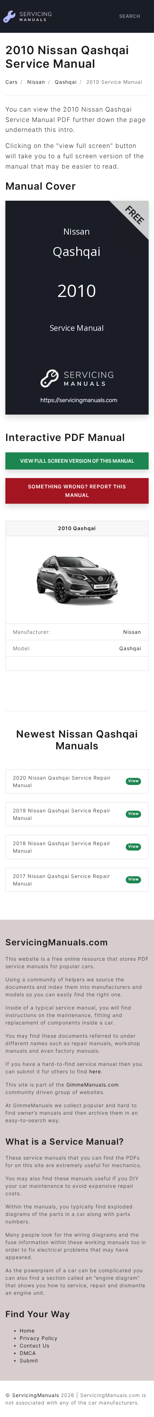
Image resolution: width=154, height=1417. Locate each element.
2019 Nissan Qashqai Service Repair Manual (76, 814)
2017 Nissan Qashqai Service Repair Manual (76, 880)
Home (27, 1331)
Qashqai (66, 82)
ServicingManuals (35, 1395)
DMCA (28, 1353)
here (95, 1071)
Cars (11, 82)
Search (129, 16)
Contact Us (34, 1345)
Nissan (36, 82)
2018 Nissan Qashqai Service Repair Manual (76, 847)
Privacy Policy (39, 1338)
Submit (29, 1360)
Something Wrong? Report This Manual (77, 490)
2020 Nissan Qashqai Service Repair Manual (76, 781)
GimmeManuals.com (92, 1085)
